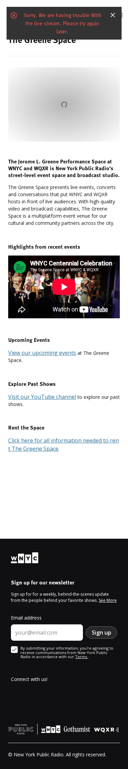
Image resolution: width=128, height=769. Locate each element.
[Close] (112, 15)
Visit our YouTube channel (42, 397)
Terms (81, 656)
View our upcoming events (42, 353)
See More (108, 600)
